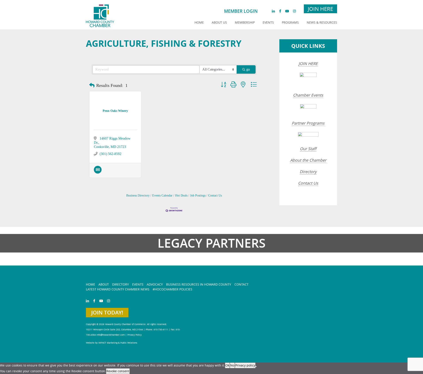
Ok (227, 365)
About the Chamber (308, 160)
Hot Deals (181, 195)
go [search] (248, 69)
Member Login (241, 11)
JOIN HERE (308, 63)
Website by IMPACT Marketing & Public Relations (111, 342)
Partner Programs (308, 123)
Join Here (320, 8)
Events (268, 22)
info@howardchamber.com (110, 334)
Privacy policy (245, 365)
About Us (219, 22)
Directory (308, 171)
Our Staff (308, 148)
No (232, 365)
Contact (241, 284)
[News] (98, 172)
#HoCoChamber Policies (172, 289)
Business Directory (138, 195)
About (103, 284)
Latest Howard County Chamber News (117, 289)
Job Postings (198, 195)
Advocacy (155, 284)
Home (199, 22)
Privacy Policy (134, 334)
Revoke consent (117, 371)
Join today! (107, 312)
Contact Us (215, 195)
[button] (92, 85)
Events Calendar (162, 195)
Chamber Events (308, 95)
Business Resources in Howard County (198, 284)
